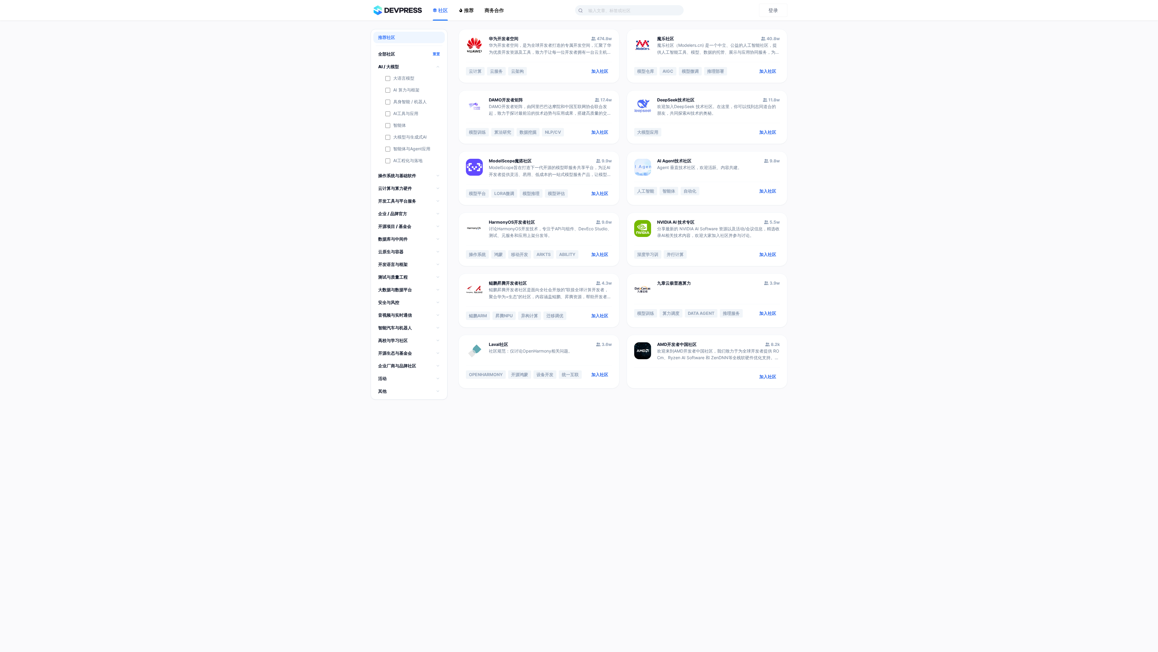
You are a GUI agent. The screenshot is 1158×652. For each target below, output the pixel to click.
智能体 (399, 125)
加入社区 (599, 71)
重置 (436, 54)
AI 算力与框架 (406, 90)
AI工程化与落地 (407, 160)
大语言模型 (403, 78)
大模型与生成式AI (410, 137)
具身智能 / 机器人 (410, 102)
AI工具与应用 (405, 113)
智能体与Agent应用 (411, 149)
